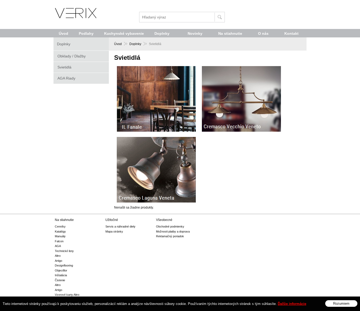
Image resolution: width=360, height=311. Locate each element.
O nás (263, 33)
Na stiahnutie (230, 33)
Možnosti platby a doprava (173, 231)
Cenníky (60, 226)
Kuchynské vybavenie (124, 33)
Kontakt (291, 33)
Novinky (195, 33)
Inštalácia (61, 275)
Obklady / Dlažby (71, 56)
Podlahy (86, 33)
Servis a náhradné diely (120, 226)
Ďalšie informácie (292, 304)
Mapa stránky (114, 231)
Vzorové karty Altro (67, 294)
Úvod (118, 44)
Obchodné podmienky (170, 226)
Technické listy (64, 251)
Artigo (58, 260)
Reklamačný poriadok (170, 236)
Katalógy (60, 231)
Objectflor (61, 270)
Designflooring (64, 265)
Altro (58, 255)
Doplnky (135, 44)
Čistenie (60, 280)
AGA (58, 246)
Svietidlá (64, 67)
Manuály (60, 236)
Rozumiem (341, 303)
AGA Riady (66, 78)
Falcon (59, 241)
